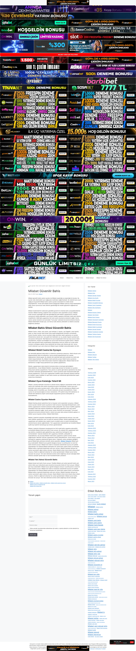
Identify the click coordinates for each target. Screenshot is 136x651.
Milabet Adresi (92, 291)
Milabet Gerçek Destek (94, 329)
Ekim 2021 (91, 469)
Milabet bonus (102, 516)
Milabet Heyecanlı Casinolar (96, 319)
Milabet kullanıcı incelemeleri (94, 576)
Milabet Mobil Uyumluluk (95, 327)
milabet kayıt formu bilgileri (93, 572)
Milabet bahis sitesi (95, 514)
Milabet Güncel (92, 556)
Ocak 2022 (91, 462)
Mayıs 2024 (91, 406)
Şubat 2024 (91, 413)
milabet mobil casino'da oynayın (58, 483)
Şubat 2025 (91, 384)
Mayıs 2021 (91, 481)
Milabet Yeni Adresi (101, 278)
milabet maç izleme (94, 580)
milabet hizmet (99, 566)
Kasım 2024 (91, 392)
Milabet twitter (93, 618)
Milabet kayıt (98, 570)
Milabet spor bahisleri (93, 608)
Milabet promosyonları (95, 601)
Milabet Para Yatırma (92, 595)
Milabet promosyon (92, 598)
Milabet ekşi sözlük (92, 539)
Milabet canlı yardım (101, 531)
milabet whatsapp (91, 620)
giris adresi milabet (101, 496)
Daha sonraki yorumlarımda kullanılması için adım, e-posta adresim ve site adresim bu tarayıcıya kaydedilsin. (54, 529)
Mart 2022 (91, 457)
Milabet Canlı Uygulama (94, 305)
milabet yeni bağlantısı (101, 622)
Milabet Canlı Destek (95, 525)
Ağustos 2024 (92, 399)
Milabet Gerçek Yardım (94, 295)
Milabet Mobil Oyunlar (94, 300)
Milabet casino (91, 533)
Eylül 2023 (91, 426)
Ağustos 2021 (92, 474)
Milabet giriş (92, 549)
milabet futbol (102, 540)
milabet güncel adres (102, 556)
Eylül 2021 (91, 471)
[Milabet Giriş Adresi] (37, 277)
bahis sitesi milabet (93, 494)
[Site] (34, 95)
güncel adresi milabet (93, 502)
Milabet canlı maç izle (93, 527)
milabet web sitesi (103, 618)
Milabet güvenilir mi (95, 565)
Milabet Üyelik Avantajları (102, 628)
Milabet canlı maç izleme (96, 529)
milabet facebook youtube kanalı (94, 540)
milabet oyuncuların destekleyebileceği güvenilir (96, 591)
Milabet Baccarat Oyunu (95, 322)
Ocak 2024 (91, 416)
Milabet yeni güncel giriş (97, 626)
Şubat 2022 (91, 459)
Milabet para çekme (93, 597)
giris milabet (97, 498)
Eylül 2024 (91, 397)
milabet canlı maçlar (92, 531)
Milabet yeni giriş (92, 624)
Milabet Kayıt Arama (93, 317)
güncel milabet (92, 504)
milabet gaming (90, 542)
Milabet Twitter (79, 278)
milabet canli (91, 518)
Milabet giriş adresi (34, 483)
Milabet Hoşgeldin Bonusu (95, 303)
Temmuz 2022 (92, 447)
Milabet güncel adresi (95, 558)
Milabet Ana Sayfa (93, 298)
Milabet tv (101, 612)
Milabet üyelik (92, 630)
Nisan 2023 (91, 438)
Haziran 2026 (92, 375)
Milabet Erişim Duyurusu (95, 324)
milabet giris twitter (100, 547)
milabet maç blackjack (100, 578)
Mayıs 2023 (91, 435)
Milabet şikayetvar (94, 634)
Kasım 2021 (91, 467)
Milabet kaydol (91, 570)
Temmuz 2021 (92, 476)
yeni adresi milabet (99, 636)
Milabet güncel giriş (96, 560)
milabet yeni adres (100, 620)
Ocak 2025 (91, 387)
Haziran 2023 (92, 433)
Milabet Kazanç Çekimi (94, 312)
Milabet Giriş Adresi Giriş (36, 486)
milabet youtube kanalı (92, 628)
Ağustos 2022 (92, 445)
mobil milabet (91, 636)
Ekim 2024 (91, 394)
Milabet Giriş (70, 278)
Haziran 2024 (92, 404)
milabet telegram (92, 612)
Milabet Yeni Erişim (93, 315)
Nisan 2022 (91, 455)
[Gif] (68, 131)
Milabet (62, 278)
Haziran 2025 (91, 380)
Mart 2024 (91, 411)
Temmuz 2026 (92, 372)
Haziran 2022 (91, 450)
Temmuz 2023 (92, 430)
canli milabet (102, 494)
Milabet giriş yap (94, 554)
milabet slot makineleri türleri (101, 604)
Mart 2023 (91, 440)
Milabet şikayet (93, 632)
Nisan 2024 (91, 409)
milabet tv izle (103, 616)
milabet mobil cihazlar (92, 583)
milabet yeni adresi (92, 622)
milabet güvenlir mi (92, 566)
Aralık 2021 (91, 464)
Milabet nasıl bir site (95, 589)
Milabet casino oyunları (95, 535)
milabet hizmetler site (92, 568)
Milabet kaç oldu (94, 574)
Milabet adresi (93, 509)
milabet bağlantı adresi (92, 516)
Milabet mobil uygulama (93, 585)
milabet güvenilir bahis (44, 483)
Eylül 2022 (91, 442)
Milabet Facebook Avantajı (95, 332)
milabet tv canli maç (92, 614)
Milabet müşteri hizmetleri (93, 587)
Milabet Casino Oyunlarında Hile (37, 484)
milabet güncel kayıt (91, 562)
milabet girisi (91, 547)
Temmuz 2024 (92, 401)
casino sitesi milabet (92, 496)
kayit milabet (101, 504)
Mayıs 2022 (91, 452)
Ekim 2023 (91, 423)
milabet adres (99, 507)
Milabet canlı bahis (94, 520)
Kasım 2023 (91, 421)
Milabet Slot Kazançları (94, 336)
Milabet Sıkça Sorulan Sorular (94, 610)
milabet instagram (101, 568)
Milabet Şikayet (90, 278)
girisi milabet (91, 498)
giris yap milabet (91, 500)
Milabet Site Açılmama (94, 307)
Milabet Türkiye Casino (94, 334)
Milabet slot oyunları (92, 606)
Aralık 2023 (91, 418)
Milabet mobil (103, 580)
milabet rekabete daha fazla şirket (94, 602)
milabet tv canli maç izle (93, 616)
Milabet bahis (92, 511)
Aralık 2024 (91, 389)
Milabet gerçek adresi (96, 545)
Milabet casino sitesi (94, 537)
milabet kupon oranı (91, 578)
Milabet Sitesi (91, 604)
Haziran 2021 (91, 479)
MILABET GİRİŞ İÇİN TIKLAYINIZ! (68, 54)
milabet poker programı (103, 597)
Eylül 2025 (91, 377)
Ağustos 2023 (92, 428)
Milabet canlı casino (95, 523)
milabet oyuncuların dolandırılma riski (94, 593)
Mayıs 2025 (91, 382)
